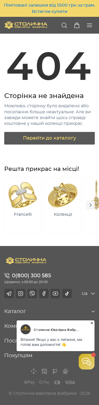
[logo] (26, 25)
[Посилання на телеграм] (9, 293)
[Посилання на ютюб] (55, 293)
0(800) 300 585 (31, 275)
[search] (64, 25)
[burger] (89, 25)
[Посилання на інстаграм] (20, 293)
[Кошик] (77, 25)
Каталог (15, 311)
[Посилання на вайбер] (32, 293)
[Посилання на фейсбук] (44, 293)
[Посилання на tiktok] (67, 293)
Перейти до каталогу (49, 138)
